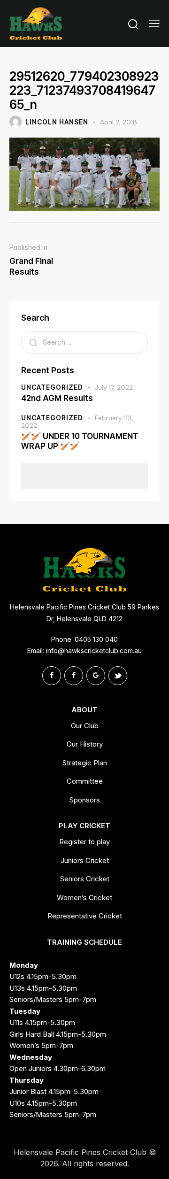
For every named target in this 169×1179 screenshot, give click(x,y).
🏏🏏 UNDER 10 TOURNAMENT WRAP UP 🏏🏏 (79, 441)
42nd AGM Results (57, 398)
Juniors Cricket (85, 860)
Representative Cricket (84, 915)
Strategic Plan (84, 762)
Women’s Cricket (84, 897)
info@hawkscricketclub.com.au (94, 651)
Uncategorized (52, 387)
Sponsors (84, 799)
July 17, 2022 (114, 387)
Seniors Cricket (84, 878)
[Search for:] (84, 342)
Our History (85, 744)
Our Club (85, 725)
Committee (85, 781)
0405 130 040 (96, 639)
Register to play (84, 841)
